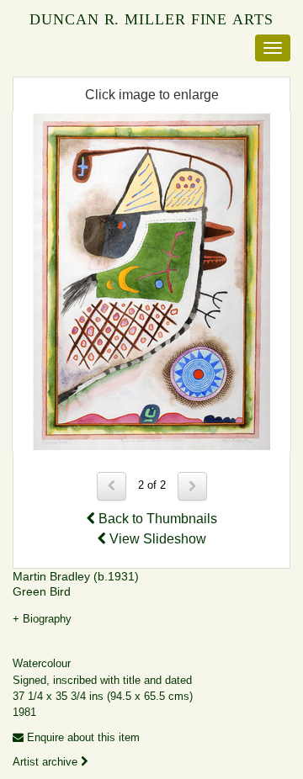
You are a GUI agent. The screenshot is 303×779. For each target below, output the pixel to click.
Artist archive (47, 761)
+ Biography (42, 618)
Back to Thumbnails (156, 518)
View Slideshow (156, 539)
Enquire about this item (82, 737)
